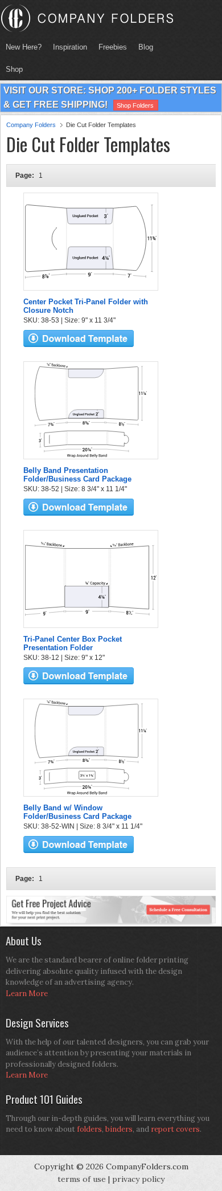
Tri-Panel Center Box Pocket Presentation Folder (72, 643)
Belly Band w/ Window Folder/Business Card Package (77, 812)
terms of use (81, 1179)
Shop (11, 69)
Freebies (110, 47)
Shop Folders (135, 105)
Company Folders (31, 124)
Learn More (27, 993)
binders (119, 1129)
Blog (145, 47)
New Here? (24, 47)
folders (89, 1129)
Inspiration (70, 47)
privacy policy (138, 1179)
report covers (175, 1129)
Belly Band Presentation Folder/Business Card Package (77, 474)
